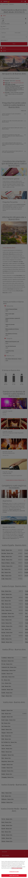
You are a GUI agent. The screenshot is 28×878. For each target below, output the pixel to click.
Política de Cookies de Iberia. (17, 868)
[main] (14, 868)
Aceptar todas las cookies (14, 875)
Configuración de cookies (14, 871)
